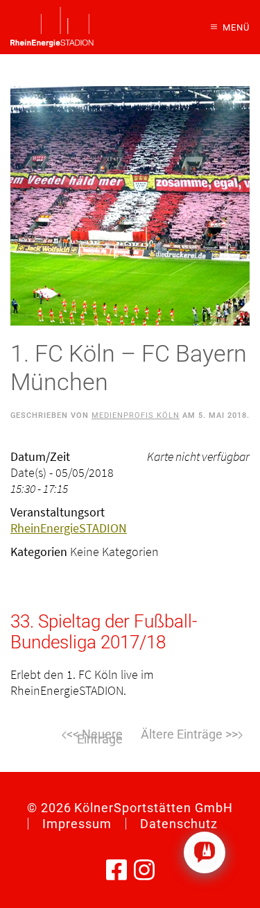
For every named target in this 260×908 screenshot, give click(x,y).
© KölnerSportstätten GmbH (130, 807)
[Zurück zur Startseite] (52, 27)
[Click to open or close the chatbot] (204, 852)
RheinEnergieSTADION (68, 528)
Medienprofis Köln (136, 415)
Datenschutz (179, 823)
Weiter (192, 735)
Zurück (68, 735)
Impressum (77, 823)
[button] (230, 27)
